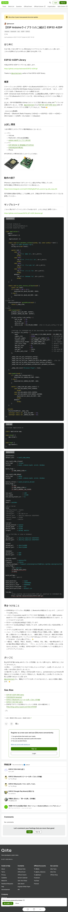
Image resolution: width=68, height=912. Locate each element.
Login (55, 2)
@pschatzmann (16, 73)
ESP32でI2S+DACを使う (14, 702)
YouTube (36, 880)
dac (19, 31)
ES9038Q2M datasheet (14, 697)
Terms (3, 872)
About (3, 869)
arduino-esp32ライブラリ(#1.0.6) (19, 140)
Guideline (4, 877)
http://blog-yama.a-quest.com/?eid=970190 (21, 707)
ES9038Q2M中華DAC (15, 147)
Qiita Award (21, 883)
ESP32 (28, 31)
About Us (4, 897)
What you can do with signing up (20, 744)
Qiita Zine (53, 872)
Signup (63, 2)
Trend (4, 6)
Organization (52, 6)
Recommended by (17, 764)
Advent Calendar (22, 877)
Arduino (7, 31)
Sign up (34, 749)
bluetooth (13, 31)
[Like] (6, 724)
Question (19, 6)
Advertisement (5, 889)
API (19, 889)
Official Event (28, 6)
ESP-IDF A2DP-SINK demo (48, 105)
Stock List (11, 6)
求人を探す (8, 903)
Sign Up (38, 831)
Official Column (39, 6)
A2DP (22, 31)
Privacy (3, 875)
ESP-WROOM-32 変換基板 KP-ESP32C (21, 145)
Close (17, 903)
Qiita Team (53, 869)
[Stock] (11, 724)
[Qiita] (4, 2)
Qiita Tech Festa (22, 880)
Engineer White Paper (24, 886)
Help (2, 886)
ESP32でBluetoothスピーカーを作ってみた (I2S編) (23, 699)
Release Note (21, 869)
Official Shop (54, 875)
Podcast (36, 883)
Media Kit (4, 880)
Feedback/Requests (7, 883)
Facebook (37, 877)
